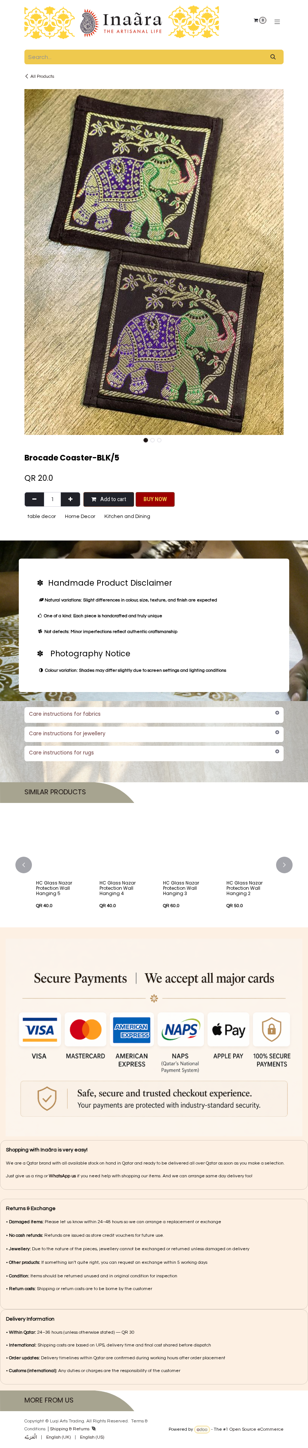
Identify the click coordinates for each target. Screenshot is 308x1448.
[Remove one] (34, 499)
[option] (154, 865)
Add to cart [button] (112, 499)
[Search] (273, 57)
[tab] (154, 714)
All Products (42, 76)
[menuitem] (30, 1437)
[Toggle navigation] (277, 22)
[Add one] (70, 499)
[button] (37, 439)
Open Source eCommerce (256, 1429)
